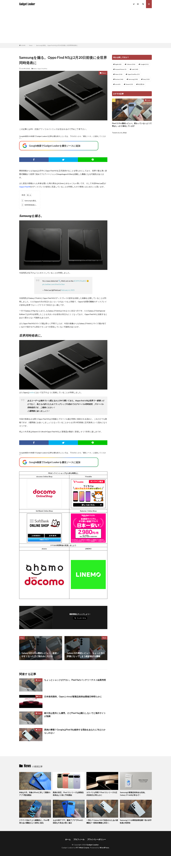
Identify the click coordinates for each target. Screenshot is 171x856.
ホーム (68, 839)
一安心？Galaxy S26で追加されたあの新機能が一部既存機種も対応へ (102, 821)
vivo (117, 84)
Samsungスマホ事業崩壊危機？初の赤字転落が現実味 (136, 821)
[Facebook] (34, 159)
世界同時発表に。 (30, 205)
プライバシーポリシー (96, 839)
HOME (23, 45)
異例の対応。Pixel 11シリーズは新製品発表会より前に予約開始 (68, 793)
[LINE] (92, 159)
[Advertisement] (85, 25)
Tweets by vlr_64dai (119, 133)
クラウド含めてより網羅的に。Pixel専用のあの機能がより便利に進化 (34, 821)
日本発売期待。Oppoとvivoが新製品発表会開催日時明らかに (73, 696)
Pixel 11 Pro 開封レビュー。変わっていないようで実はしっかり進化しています (132, 124)
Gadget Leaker (27, 4)
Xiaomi (129, 84)
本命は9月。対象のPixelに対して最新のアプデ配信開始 (34, 793)
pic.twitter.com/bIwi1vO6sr (53, 284)
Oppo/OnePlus (42, 68)
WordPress (104, 848)
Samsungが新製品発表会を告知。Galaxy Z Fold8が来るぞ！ (133, 793)
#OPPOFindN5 (80, 281)
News (31, 45)
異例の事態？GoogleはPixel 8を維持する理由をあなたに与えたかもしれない (75, 731)
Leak (135, 69)
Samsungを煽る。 (30, 201)
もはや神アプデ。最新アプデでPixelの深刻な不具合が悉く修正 (68, 821)
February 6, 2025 (68, 290)
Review (119, 79)
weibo (31, 392)
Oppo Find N (24, 187)
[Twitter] (63, 159)
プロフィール (79, 839)
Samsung (133, 79)
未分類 (141, 84)
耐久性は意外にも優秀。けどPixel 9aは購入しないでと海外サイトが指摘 (75, 714)
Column (131, 64)
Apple (118, 64)
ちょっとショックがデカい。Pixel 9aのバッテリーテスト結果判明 (75, 680)
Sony (146, 79)
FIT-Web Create (82, 848)
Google (39, 680)
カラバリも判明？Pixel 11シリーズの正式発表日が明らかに (101, 793)
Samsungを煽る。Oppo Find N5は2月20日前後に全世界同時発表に (57, 45)
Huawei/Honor (120, 69)
